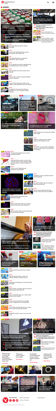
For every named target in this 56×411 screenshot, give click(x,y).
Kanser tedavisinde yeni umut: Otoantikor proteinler (17, 34)
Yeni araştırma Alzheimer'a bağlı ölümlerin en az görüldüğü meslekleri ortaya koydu (45, 338)
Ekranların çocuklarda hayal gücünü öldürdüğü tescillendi (44, 25)
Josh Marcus (19, 359)
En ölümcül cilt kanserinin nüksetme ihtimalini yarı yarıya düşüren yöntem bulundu (19, 91)
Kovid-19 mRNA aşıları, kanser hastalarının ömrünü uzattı (9, 264)
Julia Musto (46, 361)
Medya (10, 81)
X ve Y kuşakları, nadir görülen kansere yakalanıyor (26, 388)
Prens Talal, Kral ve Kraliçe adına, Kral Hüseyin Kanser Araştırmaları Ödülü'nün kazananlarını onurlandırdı (47, 247)
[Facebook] (10, 400)
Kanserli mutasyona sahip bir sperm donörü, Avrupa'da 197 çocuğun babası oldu (48, 240)
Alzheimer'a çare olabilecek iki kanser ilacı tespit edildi (18, 343)
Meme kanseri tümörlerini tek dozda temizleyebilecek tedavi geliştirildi (44, 233)
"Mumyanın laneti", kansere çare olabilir (20, 356)
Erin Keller (5, 363)
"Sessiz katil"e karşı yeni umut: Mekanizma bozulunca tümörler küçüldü (11, 191)
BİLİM (38, 9)
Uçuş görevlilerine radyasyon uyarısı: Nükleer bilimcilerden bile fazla (43, 21)
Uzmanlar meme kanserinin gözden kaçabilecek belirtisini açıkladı (40, 126)
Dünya (42, 237)
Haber (42, 36)
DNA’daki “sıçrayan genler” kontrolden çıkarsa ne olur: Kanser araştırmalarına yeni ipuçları (44, 148)
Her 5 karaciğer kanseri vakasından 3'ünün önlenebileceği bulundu (14, 336)
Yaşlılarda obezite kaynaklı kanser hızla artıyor (26, 264)
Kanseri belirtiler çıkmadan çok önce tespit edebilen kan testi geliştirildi (9, 387)
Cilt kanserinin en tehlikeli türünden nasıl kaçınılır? (17, 248)
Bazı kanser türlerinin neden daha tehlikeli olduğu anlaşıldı (8, 107)
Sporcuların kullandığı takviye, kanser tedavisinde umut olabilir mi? (18, 37)
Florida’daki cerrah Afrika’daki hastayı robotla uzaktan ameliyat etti (35, 357)
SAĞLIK (6, 9)
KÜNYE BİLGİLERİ (24, 397)
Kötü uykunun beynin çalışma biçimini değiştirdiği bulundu (44, 28)
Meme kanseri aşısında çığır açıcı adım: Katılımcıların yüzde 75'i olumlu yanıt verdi (7, 357)
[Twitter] (14, 400)
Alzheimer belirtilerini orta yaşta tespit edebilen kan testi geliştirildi (44, 335)
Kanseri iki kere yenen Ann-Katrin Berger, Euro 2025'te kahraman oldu (18, 345)
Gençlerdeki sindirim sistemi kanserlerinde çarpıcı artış (17, 348)
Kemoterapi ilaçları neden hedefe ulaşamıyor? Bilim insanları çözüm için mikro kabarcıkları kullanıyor (47, 40)
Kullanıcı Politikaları (24, 400)
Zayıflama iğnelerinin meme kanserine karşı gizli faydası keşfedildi (42, 228)
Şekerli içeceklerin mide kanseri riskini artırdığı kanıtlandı (15, 27)
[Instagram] (17, 400)
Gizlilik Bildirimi (41, 397)
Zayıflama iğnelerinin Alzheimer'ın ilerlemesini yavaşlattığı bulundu (43, 235)
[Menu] (53, 2)
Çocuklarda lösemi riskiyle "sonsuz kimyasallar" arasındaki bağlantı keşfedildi (12, 125)
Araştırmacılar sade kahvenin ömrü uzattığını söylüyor (47, 356)
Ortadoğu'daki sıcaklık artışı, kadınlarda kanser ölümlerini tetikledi (46, 388)
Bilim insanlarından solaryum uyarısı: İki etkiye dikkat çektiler (16, 242)
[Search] (48, 2)
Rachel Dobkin (34, 362)
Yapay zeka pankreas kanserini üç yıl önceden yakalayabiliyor (46, 107)
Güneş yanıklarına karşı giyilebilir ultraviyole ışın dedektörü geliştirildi (46, 264)
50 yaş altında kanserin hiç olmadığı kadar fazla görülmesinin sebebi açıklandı (16, 40)
